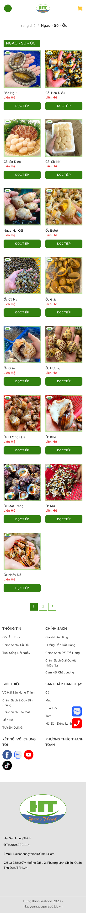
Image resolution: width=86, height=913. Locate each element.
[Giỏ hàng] (80, 8)
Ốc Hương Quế (14, 437)
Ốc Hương (52, 368)
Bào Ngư (10, 93)
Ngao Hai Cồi (13, 231)
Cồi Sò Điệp (12, 162)
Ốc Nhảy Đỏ (12, 575)
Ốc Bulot (51, 231)
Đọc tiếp (22, 106)
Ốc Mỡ (50, 506)
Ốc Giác (50, 299)
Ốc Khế (50, 437)
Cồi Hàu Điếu (55, 93)
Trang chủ (27, 25)
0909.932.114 (19, 845)
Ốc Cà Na (10, 299)
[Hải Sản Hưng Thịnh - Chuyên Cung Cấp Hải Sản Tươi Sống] (43, 8)
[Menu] (8, 8)
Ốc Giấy (9, 368)
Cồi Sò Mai (53, 162)
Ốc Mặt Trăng (13, 506)
